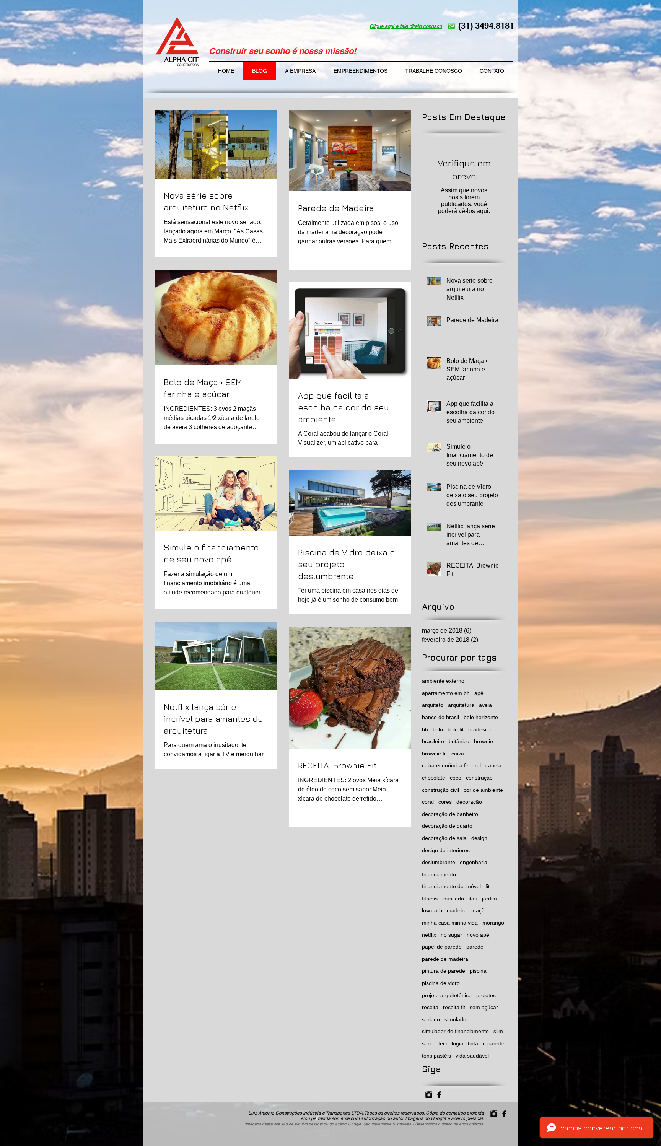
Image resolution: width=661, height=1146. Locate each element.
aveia (485, 705)
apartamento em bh (446, 693)
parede (475, 947)
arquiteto (432, 705)
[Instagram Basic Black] (428, 1094)
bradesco (479, 729)
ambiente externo (443, 681)
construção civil (440, 790)
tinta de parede (486, 1043)
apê (479, 693)
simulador (456, 1019)
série (428, 1043)
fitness (430, 898)
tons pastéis (436, 1056)
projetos (486, 995)
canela (493, 765)
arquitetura (461, 705)
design (479, 838)
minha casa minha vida (450, 923)
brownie (483, 741)
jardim (489, 898)
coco (455, 778)
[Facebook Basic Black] (439, 1094)
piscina (478, 971)
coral (428, 802)
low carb (432, 910)
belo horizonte (481, 717)
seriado (431, 1019)
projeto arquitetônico (447, 995)
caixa (457, 753)
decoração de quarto (447, 826)
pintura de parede (443, 971)
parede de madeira (445, 959)
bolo (438, 729)
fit (487, 886)
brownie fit (434, 753)
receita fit (454, 1007)
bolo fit (456, 729)
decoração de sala (444, 838)
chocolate (433, 778)
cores (445, 802)
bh (425, 729)
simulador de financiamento (455, 1031)
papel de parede (442, 947)
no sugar (451, 935)
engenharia (473, 862)
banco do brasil (440, 717)
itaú (473, 898)
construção (479, 778)
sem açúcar (484, 1007)
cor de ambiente (483, 790)
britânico (459, 741)
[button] (360, 71)
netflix (429, 935)
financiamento (439, 874)
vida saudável (472, 1056)
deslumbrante (438, 862)
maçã (478, 910)
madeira (457, 910)
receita (430, 1007)
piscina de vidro (441, 983)
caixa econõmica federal (451, 765)
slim (498, 1031)
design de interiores (446, 850)
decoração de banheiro (450, 814)
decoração (469, 802)
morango (493, 923)
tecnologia (450, 1043)
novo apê (478, 935)
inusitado (453, 898)
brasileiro (433, 741)
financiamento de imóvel (451, 886)
